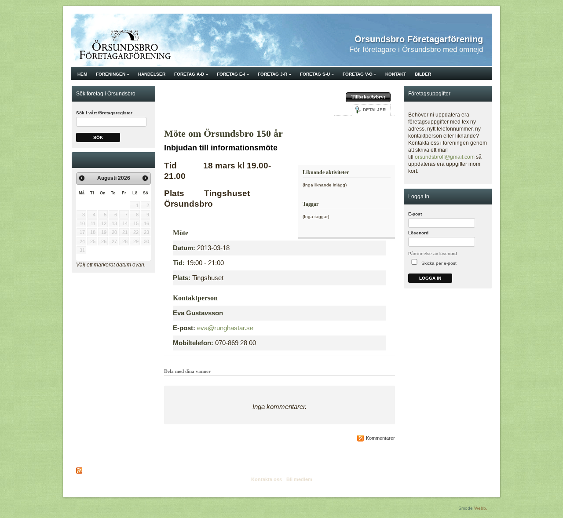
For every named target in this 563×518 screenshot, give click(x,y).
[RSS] (79, 470)
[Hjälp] (486, 216)
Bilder (423, 74)
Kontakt (395, 74)
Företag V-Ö (360, 74)
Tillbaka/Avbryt (368, 96)
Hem (82, 74)
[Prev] (81, 178)
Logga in (430, 278)
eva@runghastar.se (225, 328)
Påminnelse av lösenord (432, 253)
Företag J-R (274, 74)
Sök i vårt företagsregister (104, 112)
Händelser (151, 74)
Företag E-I (233, 74)
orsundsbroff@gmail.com (445, 157)
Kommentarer (380, 438)
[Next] (145, 178)
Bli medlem (299, 479)
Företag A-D (191, 74)
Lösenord (418, 232)
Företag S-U (317, 74)
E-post (415, 214)
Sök (98, 137)
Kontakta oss (266, 479)
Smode (465, 508)
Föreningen (112, 74)
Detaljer (374, 109)
